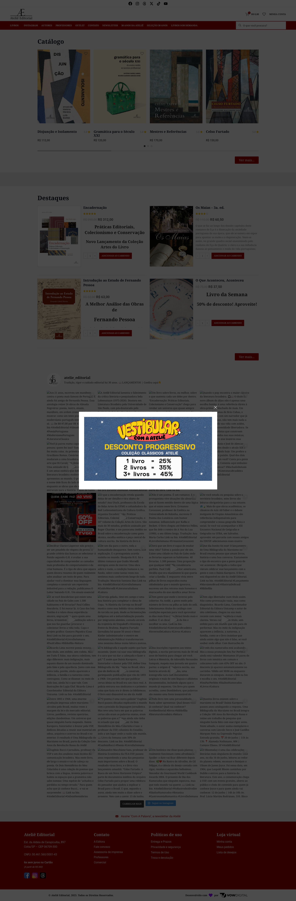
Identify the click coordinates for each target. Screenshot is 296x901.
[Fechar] (215, 407)
